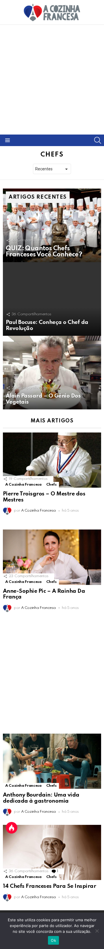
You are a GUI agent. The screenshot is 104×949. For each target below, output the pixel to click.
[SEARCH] (97, 140)
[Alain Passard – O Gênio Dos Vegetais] (52, 372)
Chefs (51, 484)
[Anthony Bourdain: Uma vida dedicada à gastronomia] (52, 761)
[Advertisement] (52, 80)
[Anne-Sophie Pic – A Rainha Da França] (52, 557)
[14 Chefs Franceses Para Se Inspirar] (52, 852)
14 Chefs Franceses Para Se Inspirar (49, 886)
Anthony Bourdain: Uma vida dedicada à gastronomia (41, 798)
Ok (53, 940)
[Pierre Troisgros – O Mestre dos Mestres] (52, 460)
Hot (11, 828)
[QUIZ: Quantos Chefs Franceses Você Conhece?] (52, 225)
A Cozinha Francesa (23, 484)
